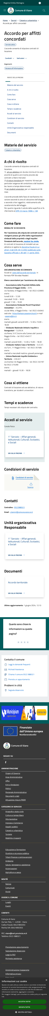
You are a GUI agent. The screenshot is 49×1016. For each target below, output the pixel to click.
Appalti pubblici (11, 826)
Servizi (14, 20)
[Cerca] (44, 10)
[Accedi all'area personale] (39, 3)
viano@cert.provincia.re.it (16, 933)
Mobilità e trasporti (13, 838)
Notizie (8, 884)
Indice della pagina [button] (15, 77)
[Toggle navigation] (4, 10)
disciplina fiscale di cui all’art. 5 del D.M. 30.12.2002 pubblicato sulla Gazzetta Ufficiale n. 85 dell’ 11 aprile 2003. (22, 250)
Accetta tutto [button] (24, 1002)
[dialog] (24, 997)
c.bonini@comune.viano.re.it (21, 512)
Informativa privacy (13, 973)
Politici (8, 788)
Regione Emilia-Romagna (14, 2)
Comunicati (10, 887)
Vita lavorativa (11, 819)
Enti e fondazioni (12, 784)
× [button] (46, 980)
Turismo (8, 834)
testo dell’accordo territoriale (24, 272)
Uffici (7, 780)
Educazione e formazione (15, 849)
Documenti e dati (12, 796)
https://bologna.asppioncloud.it (24, 313)
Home (5, 20)
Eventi (8, 906)
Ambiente (9, 861)
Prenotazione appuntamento (17, 947)
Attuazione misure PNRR (15, 799)
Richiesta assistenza (13, 958)
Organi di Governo (12, 773)
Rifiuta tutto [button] (24, 1007)
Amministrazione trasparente (17, 970)
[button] (24, 1012)
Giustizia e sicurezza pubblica (17, 853)
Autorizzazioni (11, 868)
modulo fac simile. (31, 241)
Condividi (8, 58)
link (3, 997)
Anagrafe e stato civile (14, 811)
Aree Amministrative (13, 777)
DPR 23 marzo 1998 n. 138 (26, 210)
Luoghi (8, 902)
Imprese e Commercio (14, 822)
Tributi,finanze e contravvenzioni (18, 857)
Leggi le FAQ (10, 954)
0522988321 (19, 507)
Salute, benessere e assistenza (17, 864)
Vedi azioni (21, 58)
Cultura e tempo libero (14, 815)
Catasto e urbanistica (28, 20)
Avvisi (7, 891)
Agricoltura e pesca (13, 872)
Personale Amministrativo (16, 792)
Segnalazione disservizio (15, 950)
